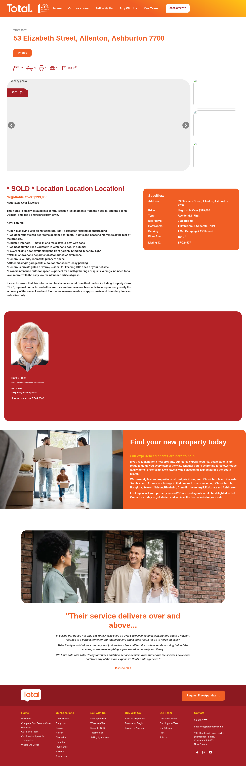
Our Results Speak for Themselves (33, 738)
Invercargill (61, 746)
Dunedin (60, 742)
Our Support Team (169, 723)
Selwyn (59, 728)
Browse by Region (134, 723)
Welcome (26, 718)
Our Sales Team (29, 731)
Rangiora (61, 723)
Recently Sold (97, 728)
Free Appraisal (98, 718)
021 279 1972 (16, 389)
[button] (57, 8)
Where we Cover (30, 744)
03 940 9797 (201, 720)
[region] (123, 125)
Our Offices (166, 728)
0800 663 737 (178, 8)
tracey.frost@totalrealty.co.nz (24, 393)
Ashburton (61, 756)
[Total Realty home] (28, 8)
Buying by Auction (134, 728)
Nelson (59, 732)
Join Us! (164, 737)
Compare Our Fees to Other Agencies (36, 725)
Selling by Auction (99, 737)
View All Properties (135, 718)
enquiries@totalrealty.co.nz (208, 726)
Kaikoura (60, 751)
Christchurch (62, 718)
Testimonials (96, 732)
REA (162, 732)
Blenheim (61, 737)
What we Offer (98, 723)
